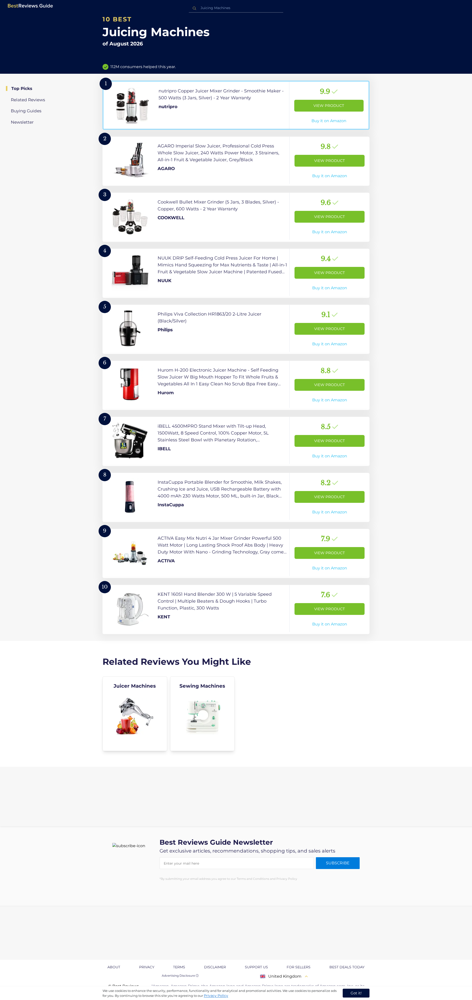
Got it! (356, 993)
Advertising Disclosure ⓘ (180, 975)
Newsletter (22, 122)
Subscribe (338, 863)
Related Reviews (28, 99)
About (113, 967)
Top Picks (21, 88)
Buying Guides (26, 110)
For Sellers (298, 967)
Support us (256, 967)
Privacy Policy (216, 995)
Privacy (146, 967)
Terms (179, 967)
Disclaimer (215, 967)
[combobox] (236, 8)
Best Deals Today (347, 967)
